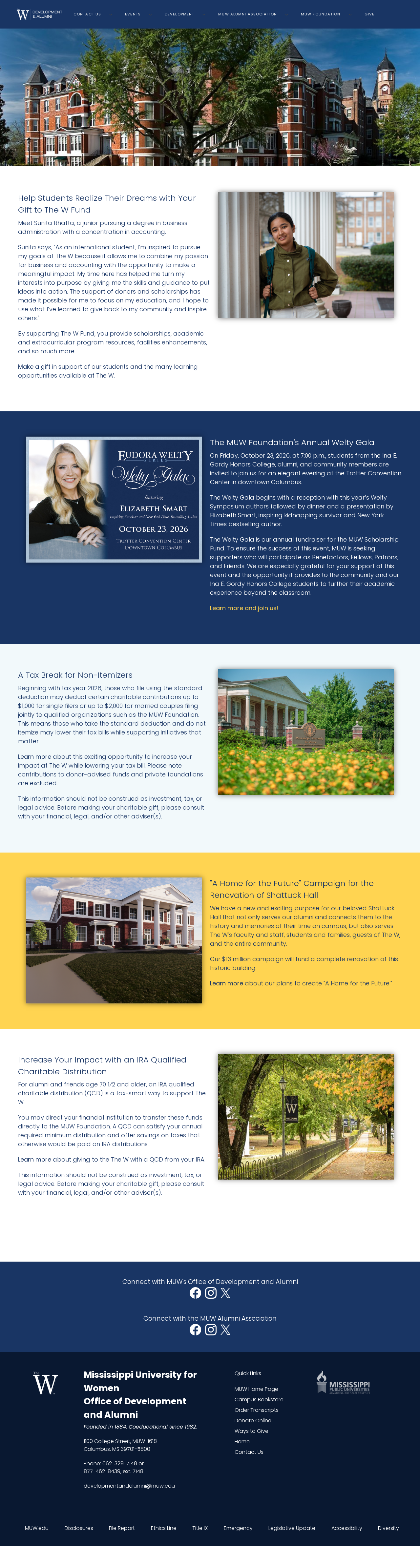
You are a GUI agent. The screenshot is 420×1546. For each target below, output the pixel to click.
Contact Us (87, 14)
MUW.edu (37, 1528)
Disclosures (79, 1528)
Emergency (238, 1528)
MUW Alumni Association (247, 14)
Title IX (200, 1528)
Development (179, 14)
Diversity (388, 1528)
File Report (122, 1528)
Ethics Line (164, 1528)
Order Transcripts (257, 1410)
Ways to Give (251, 1431)
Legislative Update (291, 1528)
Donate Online (253, 1420)
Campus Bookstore (259, 1399)
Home (242, 1441)
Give (369, 14)
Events (133, 14)
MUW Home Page (256, 1389)
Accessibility (346, 1528)
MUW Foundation (321, 14)
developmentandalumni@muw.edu (129, 1486)
